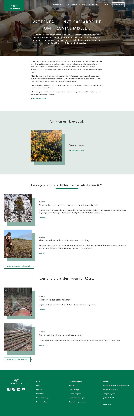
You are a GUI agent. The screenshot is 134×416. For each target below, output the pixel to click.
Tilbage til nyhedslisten (38, 99)
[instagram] (13, 389)
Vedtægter (72, 386)
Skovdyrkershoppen (42, 402)
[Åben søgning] (128, 4)
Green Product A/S (42, 398)
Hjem (38, 386)
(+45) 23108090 (108, 398)
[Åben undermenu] (85, 4)
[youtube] (23, 389)
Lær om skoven (57, 4)
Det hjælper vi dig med (75, 4)
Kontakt (106, 4)
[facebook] (8, 389)
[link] (14, 5)
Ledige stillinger (74, 390)
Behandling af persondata (77, 402)
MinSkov (119, 5)
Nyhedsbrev (40, 394)
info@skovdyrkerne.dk (110, 394)
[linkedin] (18, 389)
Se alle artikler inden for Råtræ (17, 359)
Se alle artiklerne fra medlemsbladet (19, 266)
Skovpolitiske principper (77, 398)
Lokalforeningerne (75, 394)
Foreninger (93, 4)
